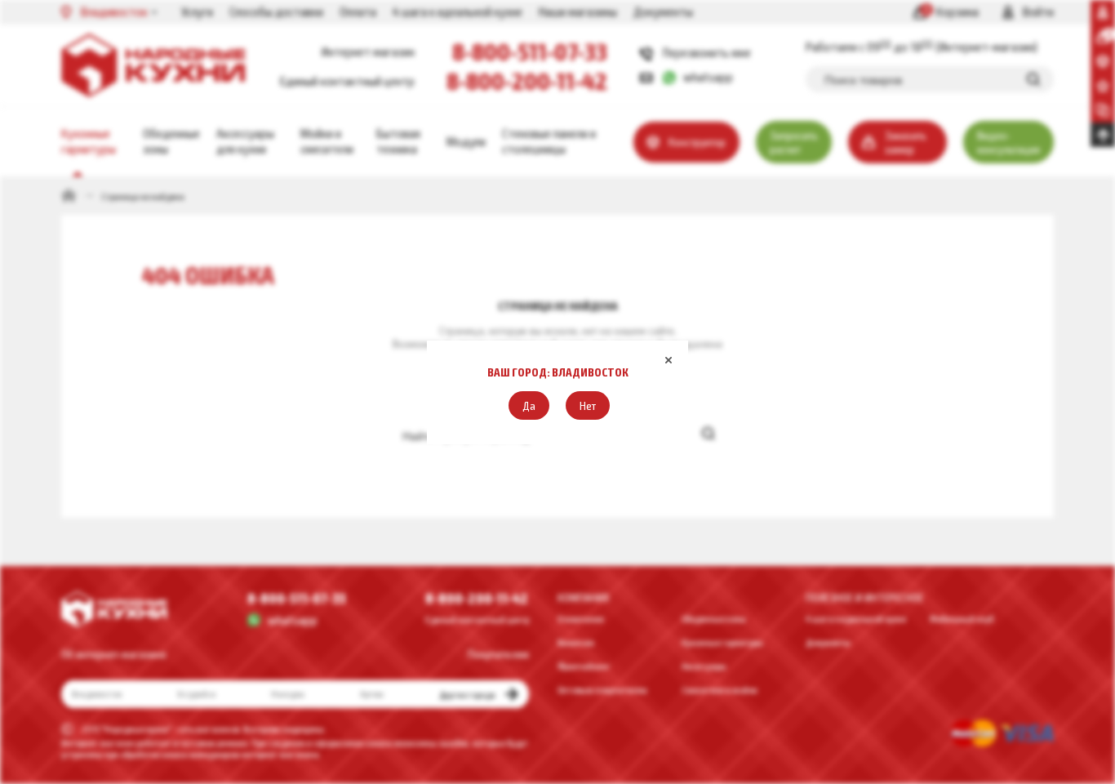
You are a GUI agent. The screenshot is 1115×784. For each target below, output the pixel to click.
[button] (529, 405)
